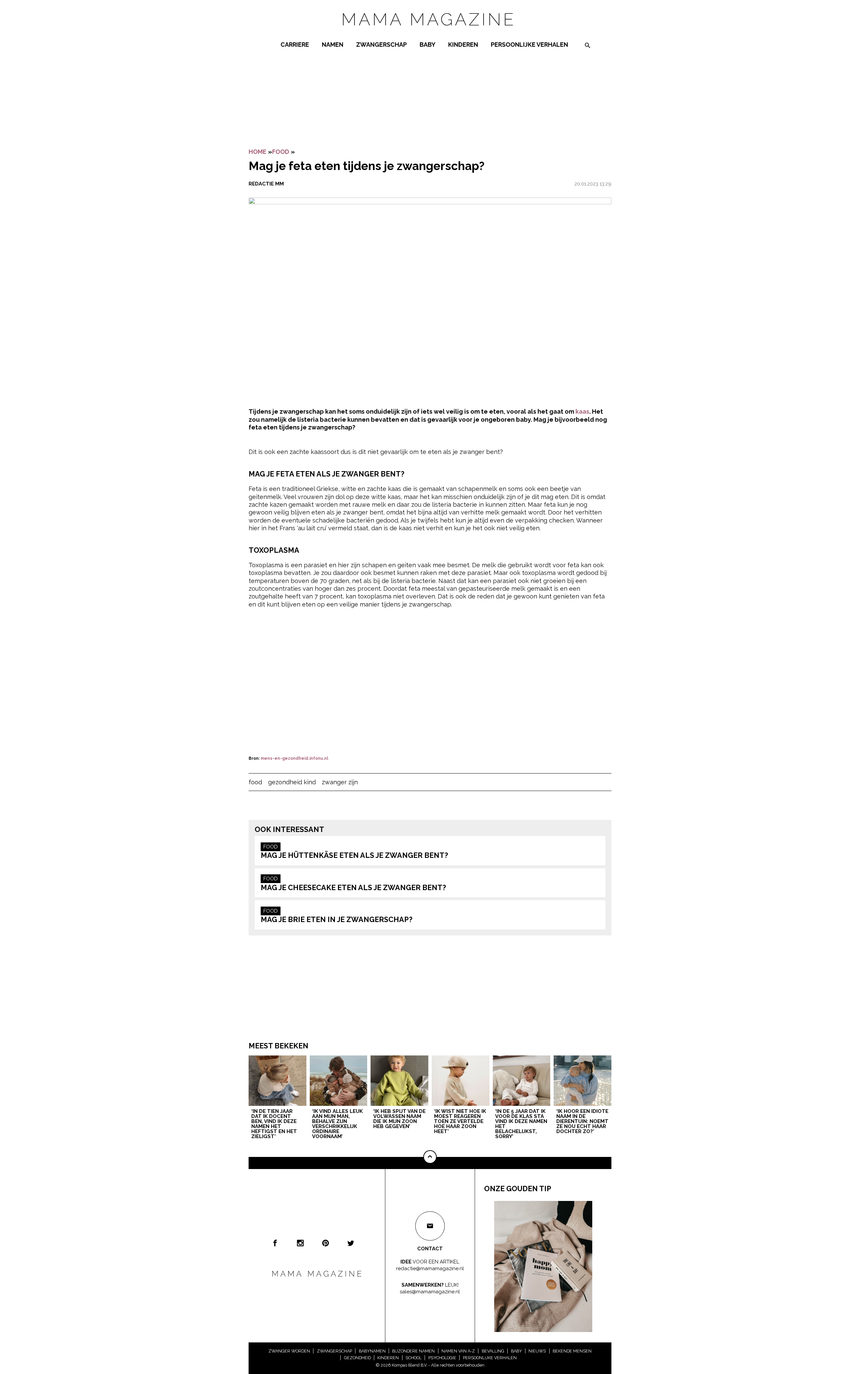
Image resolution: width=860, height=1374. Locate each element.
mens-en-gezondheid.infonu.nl (294, 758)
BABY (427, 44)
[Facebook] (275, 1243)
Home (257, 151)
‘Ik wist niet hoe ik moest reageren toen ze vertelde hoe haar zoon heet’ (460, 1121)
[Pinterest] (325, 1243)
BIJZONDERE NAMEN (413, 1351)
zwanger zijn (340, 782)
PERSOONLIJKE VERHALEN (529, 44)
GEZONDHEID (357, 1357)
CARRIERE (295, 44)
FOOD (280, 151)
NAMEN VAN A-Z (458, 1351)
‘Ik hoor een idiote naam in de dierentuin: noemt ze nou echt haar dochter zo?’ (582, 1121)
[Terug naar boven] (430, 1157)
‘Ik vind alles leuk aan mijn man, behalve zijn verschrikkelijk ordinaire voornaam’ (337, 1124)
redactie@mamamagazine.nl (430, 1268)
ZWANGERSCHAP (381, 44)
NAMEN (332, 44)
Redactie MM (266, 184)
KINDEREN (463, 44)
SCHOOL (413, 1357)
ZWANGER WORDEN (289, 1351)
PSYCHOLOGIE (442, 1357)
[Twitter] (351, 1243)
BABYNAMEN (372, 1351)
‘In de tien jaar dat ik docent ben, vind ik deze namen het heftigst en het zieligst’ (274, 1124)
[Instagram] (300, 1243)
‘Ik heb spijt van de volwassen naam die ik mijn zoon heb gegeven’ (399, 1119)
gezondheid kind (292, 782)
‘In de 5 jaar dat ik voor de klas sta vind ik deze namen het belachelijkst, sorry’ (521, 1124)
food (255, 782)
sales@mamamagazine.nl (430, 1292)
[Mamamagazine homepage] (430, 31)
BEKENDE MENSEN (572, 1351)
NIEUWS (537, 1351)
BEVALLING (493, 1351)
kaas (582, 411)
